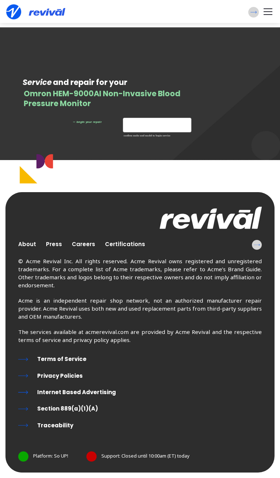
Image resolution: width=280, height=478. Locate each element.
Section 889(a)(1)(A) (67, 408)
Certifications (125, 244)
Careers (83, 244)
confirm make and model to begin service (147, 136)
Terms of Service (61, 359)
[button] (253, 12)
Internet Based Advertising (76, 392)
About (27, 244)
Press (54, 244)
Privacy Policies (60, 376)
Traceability (55, 425)
